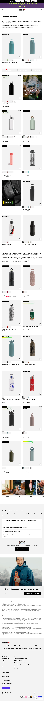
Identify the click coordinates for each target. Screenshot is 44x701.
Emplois (3, 664)
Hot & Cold (16, 619)
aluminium (12, 604)
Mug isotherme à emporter (6, 27)
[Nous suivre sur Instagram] (8, 693)
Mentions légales (17, 666)
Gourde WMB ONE (26, 209)
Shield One (16, 618)
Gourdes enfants (14, 25)
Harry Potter (28, 27)
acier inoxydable (7, 604)
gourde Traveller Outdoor (7, 470)
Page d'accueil (4, 31)
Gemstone (11, 619)
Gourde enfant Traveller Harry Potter (9, 329)
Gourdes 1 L (20, 25)
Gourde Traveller (5, 103)
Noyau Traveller (26, 434)
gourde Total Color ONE (6, 174)
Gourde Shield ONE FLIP (7, 434)
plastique (18, 604)
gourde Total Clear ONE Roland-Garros (30, 326)
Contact (3, 662)
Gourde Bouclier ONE (27, 62)
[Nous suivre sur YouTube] (10, 693)
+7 (14, 101)
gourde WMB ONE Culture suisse (29, 399)
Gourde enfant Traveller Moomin (8, 294)
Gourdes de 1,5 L (26, 25)
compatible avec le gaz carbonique (18, 27)
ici (2, 515)
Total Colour (39, 618)
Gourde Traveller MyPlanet (28, 138)
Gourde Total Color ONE (7, 138)
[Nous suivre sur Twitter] (5, 693)
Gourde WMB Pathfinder (28, 174)
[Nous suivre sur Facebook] (2, 693)
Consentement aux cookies (19, 662)
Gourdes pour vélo (34, 25)
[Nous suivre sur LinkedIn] (13, 693)
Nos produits (4, 656)
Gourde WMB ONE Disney (28, 294)
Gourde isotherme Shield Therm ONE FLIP (10, 364)
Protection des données (19, 660)
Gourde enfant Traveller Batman (29, 364)
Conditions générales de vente (20, 658)
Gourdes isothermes (5, 25)
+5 (14, 60)
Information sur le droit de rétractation (22, 664)
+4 (35, 136)
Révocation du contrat (18, 668)
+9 (35, 60)
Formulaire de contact (22, 548)
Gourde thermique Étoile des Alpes (30, 244)
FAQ (15, 656)
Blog (3, 666)
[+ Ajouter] (20, 57)
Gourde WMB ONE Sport (7, 244)
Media (3, 660)
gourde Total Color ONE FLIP (28, 470)
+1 (14, 136)
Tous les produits (5, 658)
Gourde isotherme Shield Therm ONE (9, 62)
